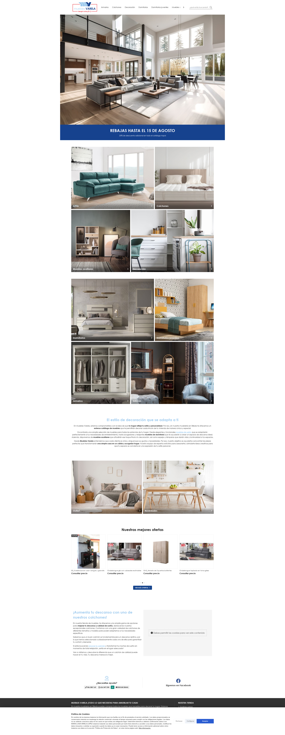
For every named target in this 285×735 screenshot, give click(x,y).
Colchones (116, 7)
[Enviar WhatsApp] (112, 687)
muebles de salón (183, 432)
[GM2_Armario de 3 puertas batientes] (124, 552)
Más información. (145, 728)
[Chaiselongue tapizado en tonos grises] (161, 552)
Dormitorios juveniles (159, 7)
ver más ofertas (141, 588)
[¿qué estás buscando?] (200, 7)
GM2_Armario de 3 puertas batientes (121, 570)
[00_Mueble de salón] (197, 552)
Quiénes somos (186, 707)
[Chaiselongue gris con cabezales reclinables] (88, 552)
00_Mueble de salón (187, 570)
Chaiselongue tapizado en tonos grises (158, 570)
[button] (140, 582)
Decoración (130, 7)
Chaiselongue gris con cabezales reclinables (88, 570)
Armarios (105, 7)
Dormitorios (143, 7)
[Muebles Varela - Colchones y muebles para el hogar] (85, 7)
